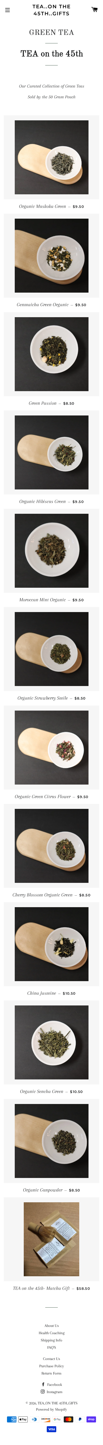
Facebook (54, 1384)
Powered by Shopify (51, 1409)
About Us (51, 1325)
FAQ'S (51, 1347)
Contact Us (51, 1358)
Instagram (54, 1392)
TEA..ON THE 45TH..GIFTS (51, 10)
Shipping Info (51, 1340)
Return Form (52, 1373)
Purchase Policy (51, 1366)
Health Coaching (51, 1333)
